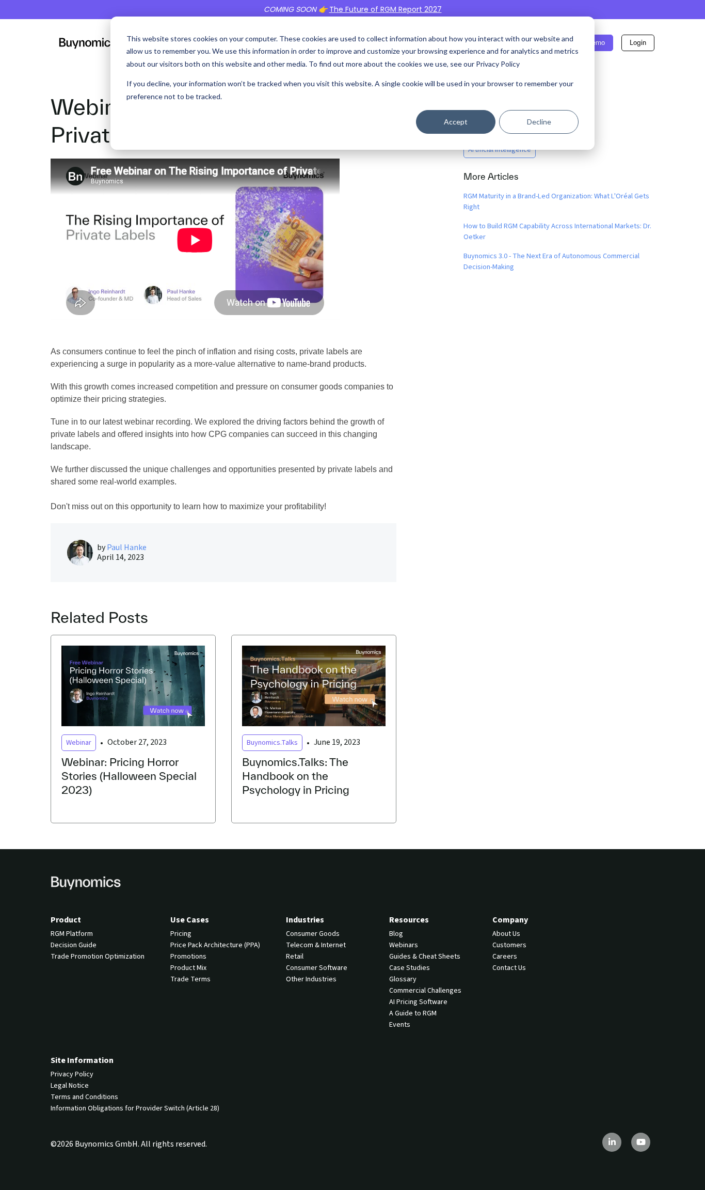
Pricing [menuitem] (180, 934)
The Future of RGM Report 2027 (385, 9)
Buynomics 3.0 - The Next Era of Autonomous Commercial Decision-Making (551, 261)
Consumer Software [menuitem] (316, 968)
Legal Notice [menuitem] (70, 1086)
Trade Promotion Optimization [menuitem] (98, 956)
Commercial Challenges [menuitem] (425, 990)
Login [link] (638, 42)
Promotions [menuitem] (188, 956)
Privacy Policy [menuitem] (72, 1074)
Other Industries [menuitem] (311, 979)
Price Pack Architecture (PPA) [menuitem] (215, 945)
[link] (88, 42)
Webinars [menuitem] (403, 945)
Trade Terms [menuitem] (190, 979)
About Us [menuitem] (506, 934)
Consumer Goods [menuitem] (313, 934)
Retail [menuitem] (294, 956)
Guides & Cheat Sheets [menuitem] (424, 956)
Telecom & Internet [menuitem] (316, 945)
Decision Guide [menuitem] (74, 945)
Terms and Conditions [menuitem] (84, 1097)
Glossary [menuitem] (402, 979)
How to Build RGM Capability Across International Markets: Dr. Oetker (557, 231)
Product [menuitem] (66, 920)
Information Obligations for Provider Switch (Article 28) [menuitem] (135, 1108)
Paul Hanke (127, 547)
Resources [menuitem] (409, 920)
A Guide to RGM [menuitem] (413, 1013)
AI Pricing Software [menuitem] (418, 1002)
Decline (539, 121)
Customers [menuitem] (509, 945)
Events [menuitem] (399, 1025)
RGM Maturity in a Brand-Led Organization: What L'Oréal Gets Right (556, 201)
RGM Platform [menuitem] (72, 934)
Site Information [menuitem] (82, 1060)
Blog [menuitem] (396, 934)
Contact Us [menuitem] (509, 968)
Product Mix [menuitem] (188, 968)
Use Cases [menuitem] (189, 920)
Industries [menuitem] (305, 920)
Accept (456, 121)
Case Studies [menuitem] (409, 968)
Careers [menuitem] (504, 956)
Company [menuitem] (510, 920)
